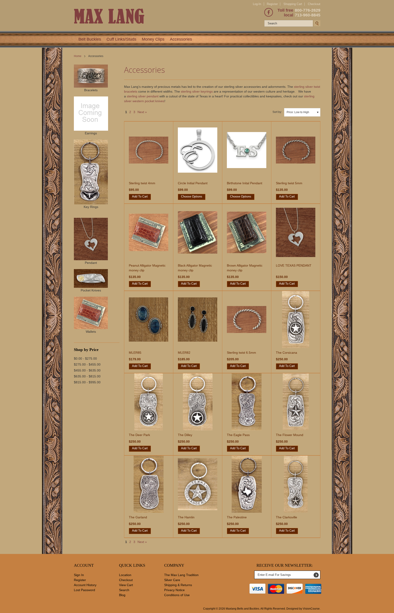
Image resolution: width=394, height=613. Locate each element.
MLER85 (135, 352)
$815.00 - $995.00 (87, 382)
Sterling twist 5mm (289, 183)
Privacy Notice (174, 590)
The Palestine (237, 517)
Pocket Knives (91, 290)
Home (77, 56)
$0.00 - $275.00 (85, 358)
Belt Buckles (89, 39)
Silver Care (172, 580)
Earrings (91, 133)
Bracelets (91, 90)
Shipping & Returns (178, 585)
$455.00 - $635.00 (87, 370)
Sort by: (277, 112)
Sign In (79, 575)
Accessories (181, 39)
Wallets (91, 331)
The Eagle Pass (238, 435)
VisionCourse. (311, 608)
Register (272, 4)
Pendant (91, 263)
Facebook (268, 12)
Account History (85, 585)
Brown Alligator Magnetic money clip (244, 268)
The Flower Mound (289, 435)
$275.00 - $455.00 (87, 364)
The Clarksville (286, 517)
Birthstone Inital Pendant (244, 183)
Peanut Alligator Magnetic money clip (147, 268)
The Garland (138, 517)
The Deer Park (139, 435)
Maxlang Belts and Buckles (242, 608)
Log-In (257, 4)
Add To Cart (140, 196)
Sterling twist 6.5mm (241, 352)
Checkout (314, 4)
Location (125, 575)
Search (124, 590)
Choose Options (191, 196)
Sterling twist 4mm (142, 183)
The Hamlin (186, 517)
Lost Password (84, 590)
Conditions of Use (177, 595)
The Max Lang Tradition (181, 575)
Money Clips (153, 39)
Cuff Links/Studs (121, 39)
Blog (122, 595)
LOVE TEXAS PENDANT (293, 265)
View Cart (126, 585)
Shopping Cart (292, 4)
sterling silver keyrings (197, 91)
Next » (142, 112)
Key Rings (91, 207)
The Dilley (185, 435)
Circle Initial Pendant (192, 183)
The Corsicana (286, 352)
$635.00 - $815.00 (87, 376)
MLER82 (184, 352)
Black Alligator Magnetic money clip (195, 268)
